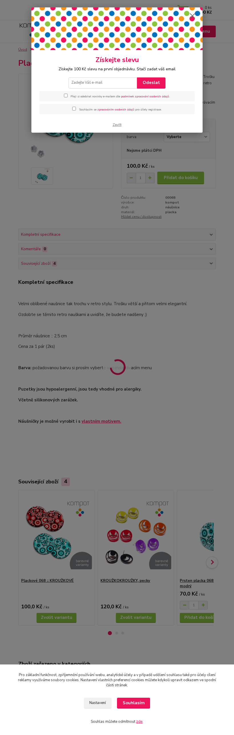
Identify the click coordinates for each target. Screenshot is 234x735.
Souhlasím (134, 703)
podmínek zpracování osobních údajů (145, 96)
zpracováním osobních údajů (115, 110)
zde (139, 721)
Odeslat (151, 82)
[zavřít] (192, 16)
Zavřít (117, 125)
